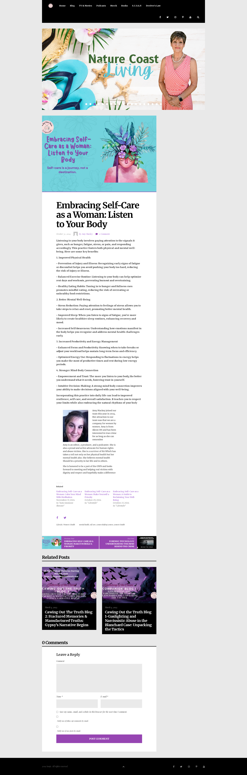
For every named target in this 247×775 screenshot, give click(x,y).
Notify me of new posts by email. (69, 731)
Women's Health (69, 524)
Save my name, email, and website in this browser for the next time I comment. (93, 712)
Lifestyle (59, 524)
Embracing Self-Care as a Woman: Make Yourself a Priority (97, 494)
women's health (119, 524)
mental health (84, 524)
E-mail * (104, 696)
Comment (60, 661)
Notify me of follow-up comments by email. (72, 721)
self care (93, 524)
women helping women (104, 524)
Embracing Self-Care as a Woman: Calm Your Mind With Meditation (69, 494)
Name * (59, 696)
